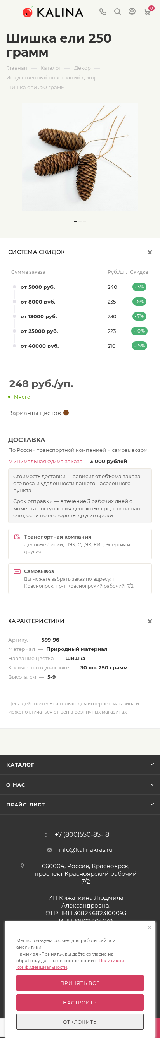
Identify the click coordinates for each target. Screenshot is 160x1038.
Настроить (80, 1002)
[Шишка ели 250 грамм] (80, 157)
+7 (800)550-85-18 (82, 835)
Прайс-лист (25, 804)
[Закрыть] (149, 928)
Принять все (80, 983)
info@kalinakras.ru (86, 849)
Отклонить (80, 1022)
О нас (15, 785)
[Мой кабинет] (132, 12)
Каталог (20, 765)
